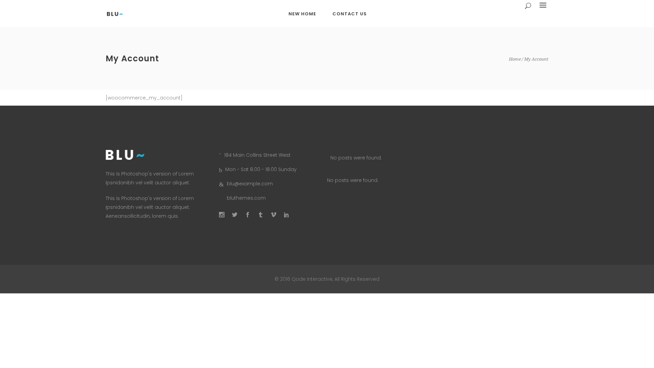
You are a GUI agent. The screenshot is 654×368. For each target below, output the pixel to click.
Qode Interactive (311, 279)
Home (515, 59)
